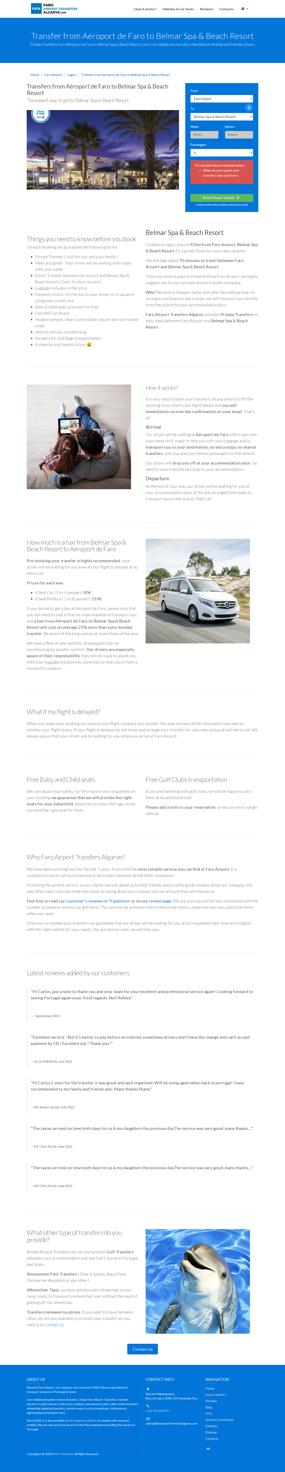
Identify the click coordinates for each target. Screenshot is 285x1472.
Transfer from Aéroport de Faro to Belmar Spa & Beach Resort (125, 75)
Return (230, 126)
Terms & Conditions (219, 1420)
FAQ (208, 1413)
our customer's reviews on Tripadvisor (94, 900)
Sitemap (211, 1432)
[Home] (55, 9)
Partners (211, 1426)
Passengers (198, 144)
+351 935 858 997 (157, 1411)
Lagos (71, 75)
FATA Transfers (62, 1454)
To (192, 108)
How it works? (145, 9)
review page (160, 900)
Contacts (226, 9)
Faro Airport (53, 75)
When (194, 126)
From (194, 90)
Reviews (206, 9)
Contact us (54, 1324)
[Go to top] (208, 1448)
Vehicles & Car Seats (178, 9)
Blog (208, 1407)
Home (34, 75)
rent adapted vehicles (82, 1420)
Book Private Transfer (219, 198)
